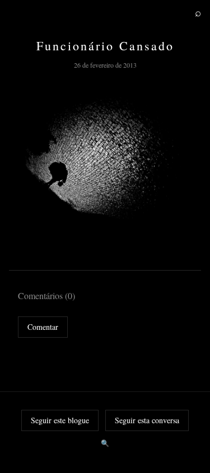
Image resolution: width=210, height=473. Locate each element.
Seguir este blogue (60, 420)
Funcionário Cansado (105, 45)
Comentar (42, 326)
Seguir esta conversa (147, 420)
